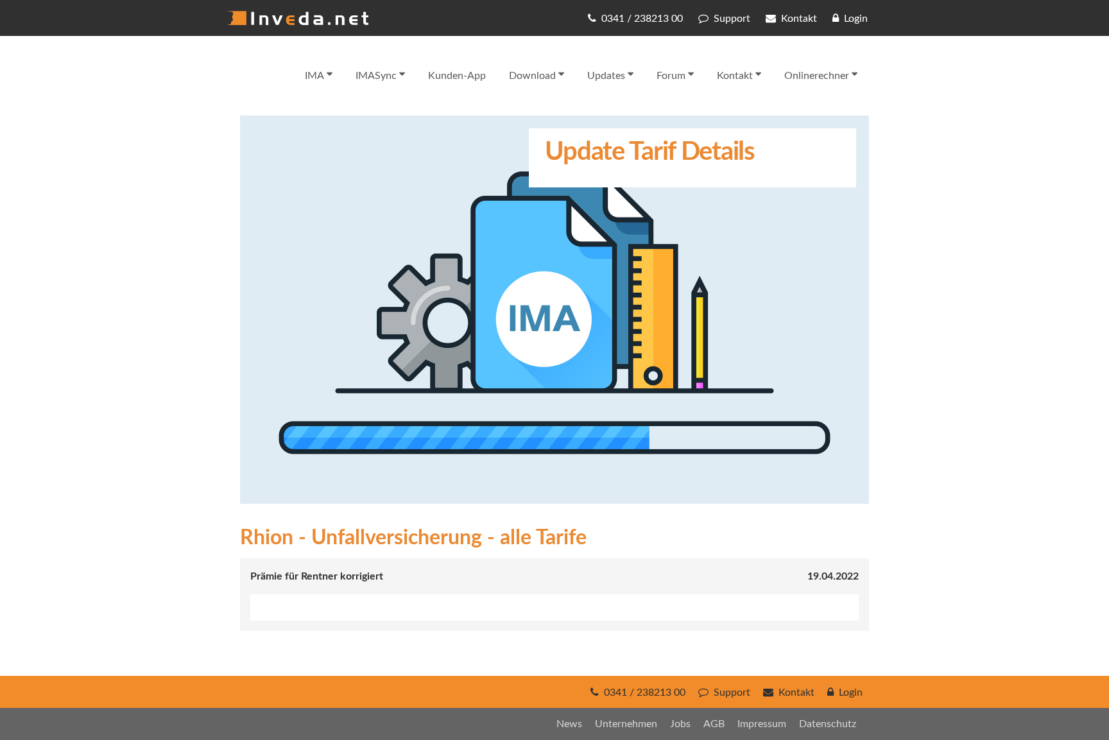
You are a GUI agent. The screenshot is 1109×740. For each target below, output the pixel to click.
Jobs (680, 724)
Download (532, 76)
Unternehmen (626, 724)
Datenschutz (827, 724)
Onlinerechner (816, 76)
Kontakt (735, 76)
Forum (671, 76)
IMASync (376, 76)
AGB (714, 724)
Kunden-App (457, 76)
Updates (606, 76)
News (569, 724)
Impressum (761, 724)
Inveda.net (297, 18)
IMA (314, 76)
